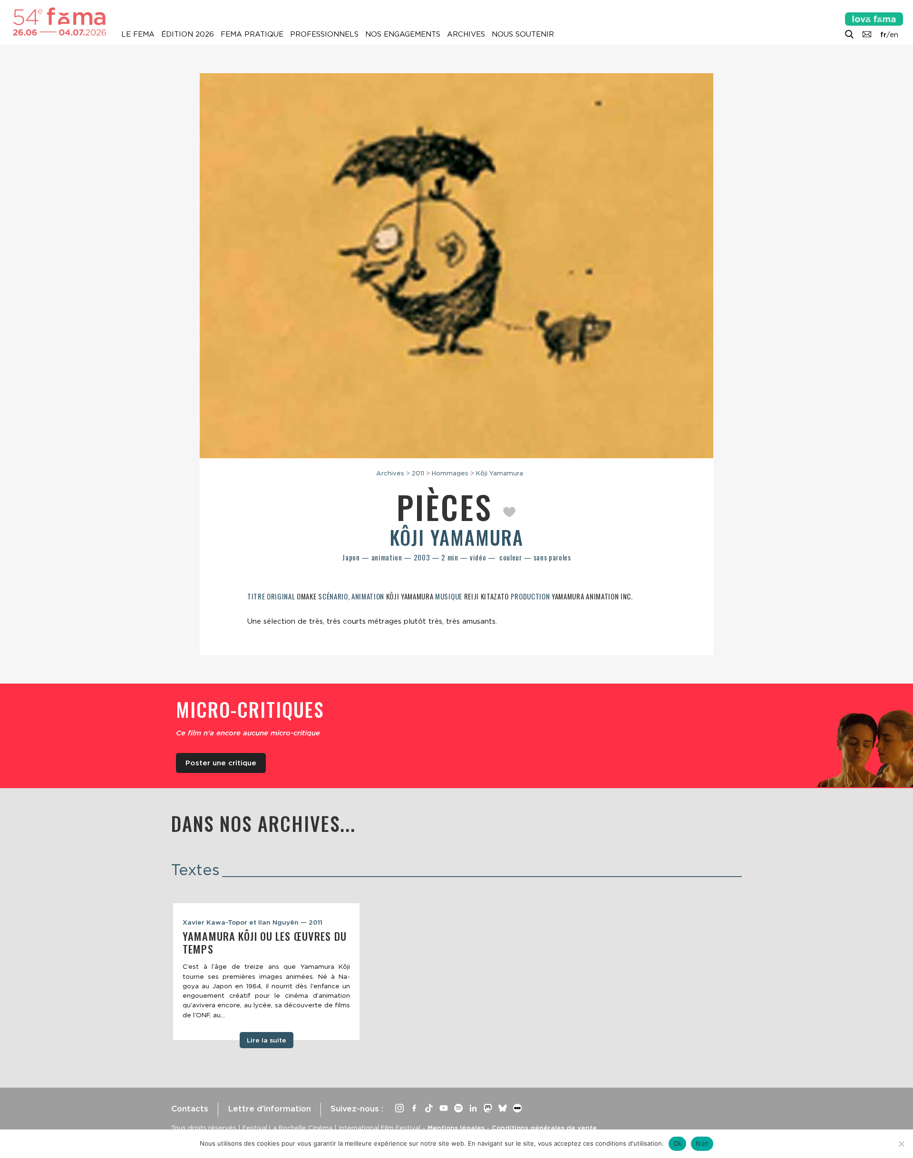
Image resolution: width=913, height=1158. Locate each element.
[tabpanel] (266, 972)
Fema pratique (252, 34)
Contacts (189, 1108)
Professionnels (324, 34)
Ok (677, 1143)
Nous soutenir (523, 34)
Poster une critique (220, 763)
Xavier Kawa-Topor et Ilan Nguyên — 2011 (252, 922)
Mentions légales (456, 1127)
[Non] (901, 1143)
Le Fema (138, 34)
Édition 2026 (187, 34)
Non (702, 1143)
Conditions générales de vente (544, 1127)
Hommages (450, 473)
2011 (418, 473)
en (894, 34)
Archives (466, 34)
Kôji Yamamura (499, 473)
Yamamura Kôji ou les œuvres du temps (265, 942)
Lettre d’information (269, 1108)
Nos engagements (402, 34)
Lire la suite (266, 1040)
